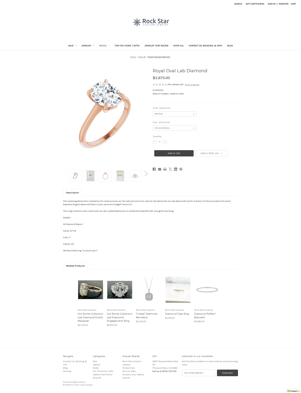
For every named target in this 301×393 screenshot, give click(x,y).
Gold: (161, 108)
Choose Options (90, 292)
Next (146, 173)
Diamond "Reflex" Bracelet (205, 315)
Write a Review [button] (192, 84)
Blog (230, 45)
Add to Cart (178, 292)
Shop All (178, 45)
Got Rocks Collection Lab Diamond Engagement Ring (119, 317)
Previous (65, 173)
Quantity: (157, 136)
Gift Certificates (255, 4)
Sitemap (67, 371)
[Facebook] (154, 169)
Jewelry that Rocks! (156, 45)
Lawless (126, 364)
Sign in (271, 4)
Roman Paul (128, 368)
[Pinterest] (180, 169)
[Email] (159, 169)
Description (72, 192)
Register (283, 4)
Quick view (88, 287)
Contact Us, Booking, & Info (205, 45)
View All (126, 378)
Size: (161, 122)
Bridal (103, 45)
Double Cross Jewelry (133, 374)
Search (238, 4)
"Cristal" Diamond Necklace (146, 315)
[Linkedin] (175, 169)
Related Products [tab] (75, 265)
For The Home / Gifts (127, 45)
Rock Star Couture (131, 361)
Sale (71, 45)
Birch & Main (129, 371)
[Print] (164, 169)
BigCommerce (79, 382)
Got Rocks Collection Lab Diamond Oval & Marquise (90, 317)
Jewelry (86, 45)
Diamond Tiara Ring (177, 313)
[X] (170, 169)
